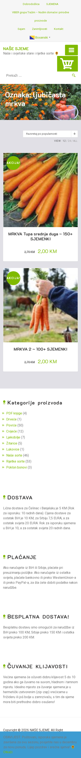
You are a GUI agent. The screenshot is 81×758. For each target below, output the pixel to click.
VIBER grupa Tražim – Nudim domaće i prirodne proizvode (40, 16)
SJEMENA (52, 4)
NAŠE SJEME (16, 48)
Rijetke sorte (15, 461)
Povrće (11, 425)
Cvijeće (11, 431)
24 (69, 140)
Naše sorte (14, 455)
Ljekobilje (13, 437)
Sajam (21, 28)
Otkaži (7, 752)
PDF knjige (14, 413)
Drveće (11, 419)
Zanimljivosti (39, 28)
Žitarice (11, 443)
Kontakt (58, 28)
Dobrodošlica (31, 4)
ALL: (75, 140)
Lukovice (12, 449)
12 (64, 140)
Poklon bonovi (16, 467)
